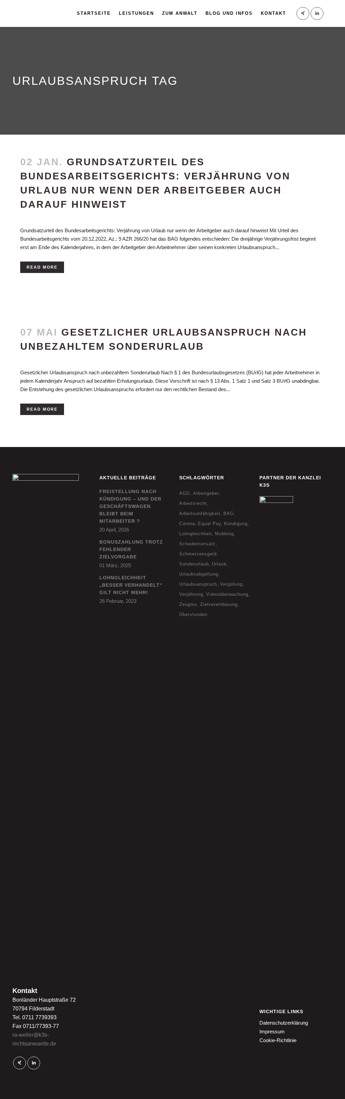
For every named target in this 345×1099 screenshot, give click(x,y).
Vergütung (231, 584)
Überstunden (193, 614)
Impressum (272, 1031)
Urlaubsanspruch (198, 584)
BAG (228, 513)
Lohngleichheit (195, 533)
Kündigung (236, 523)
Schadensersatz (197, 543)
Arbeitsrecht (193, 503)
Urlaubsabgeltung (198, 574)
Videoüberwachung (227, 594)
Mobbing (224, 533)
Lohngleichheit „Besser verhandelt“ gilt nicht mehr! (130, 585)
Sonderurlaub (194, 563)
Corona (187, 523)
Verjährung (191, 594)
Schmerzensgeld (198, 553)
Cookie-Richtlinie (277, 1040)
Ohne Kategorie (81, 357)
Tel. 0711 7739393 (34, 1017)
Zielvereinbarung (219, 604)
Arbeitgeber (206, 493)
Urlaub (219, 563)
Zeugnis (188, 604)
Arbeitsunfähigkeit (199, 513)
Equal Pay (209, 523)
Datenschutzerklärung (283, 1023)
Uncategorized (80, 215)
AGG (184, 493)
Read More (42, 267)
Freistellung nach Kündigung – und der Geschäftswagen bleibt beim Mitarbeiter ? (130, 506)
